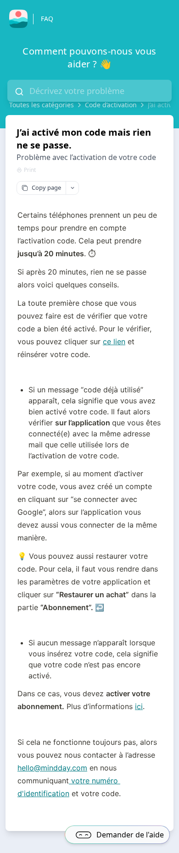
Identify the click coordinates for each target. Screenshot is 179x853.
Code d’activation (111, 104)
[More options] (72, 188)
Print (30, 170)
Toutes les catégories (41, 104)
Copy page (46, 187)
